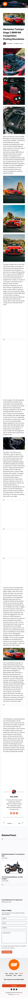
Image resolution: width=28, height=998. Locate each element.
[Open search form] (23, 4)
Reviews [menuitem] (21, 973)
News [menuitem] (16, 973)
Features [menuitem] (11, 973)
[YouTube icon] (17, 813)
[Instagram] (11, 989)
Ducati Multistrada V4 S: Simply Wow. (12, 900)
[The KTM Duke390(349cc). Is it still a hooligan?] (14, 868)
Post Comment (7, 952)
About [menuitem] (15, 975)
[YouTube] (14, 989)
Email (4, 923)
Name (4, 918)
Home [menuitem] (6, 973)
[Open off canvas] (25, 4)
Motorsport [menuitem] (9, 975)
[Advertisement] (14, 322)
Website (5, 927)
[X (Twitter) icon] (11, 813)
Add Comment (7, 933)
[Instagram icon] (14, 813)
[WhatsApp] (16, 989)
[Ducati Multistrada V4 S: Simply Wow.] (14, 891)
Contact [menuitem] (20, 975)
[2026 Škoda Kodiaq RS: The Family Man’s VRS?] (14, 845)
